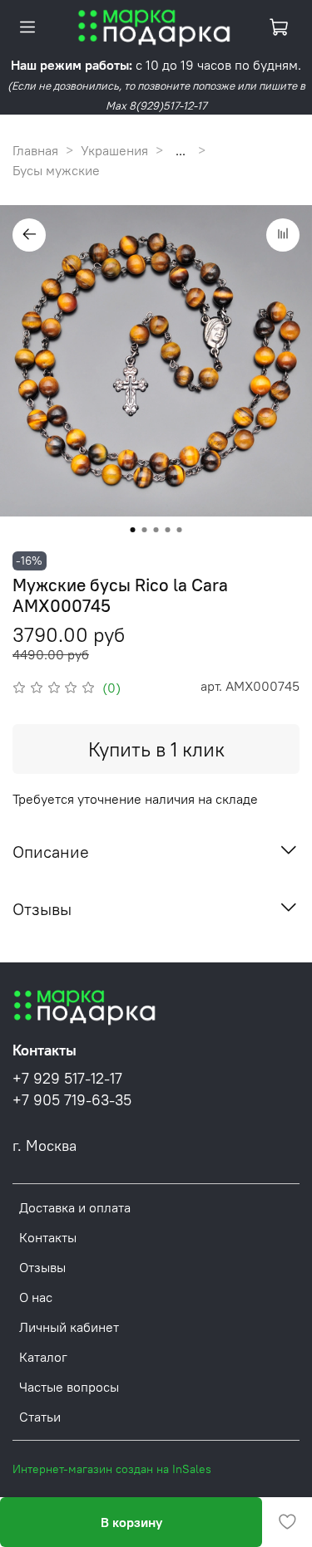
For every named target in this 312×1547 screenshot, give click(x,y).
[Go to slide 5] (179, 529)
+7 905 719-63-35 (71, 1100)
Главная (35, 150)
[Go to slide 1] (133, 529)
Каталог (43, 1357)
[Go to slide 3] (156, 529)
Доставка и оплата (75, 1207)
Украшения (114, 150)
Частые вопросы (69, 1386)
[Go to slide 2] (144, 529)
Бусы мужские (56, 170)
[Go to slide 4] (168, 529)
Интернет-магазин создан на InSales (111, 1468)
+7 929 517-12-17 (67, 1079)
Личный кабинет (69, 1327)
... (181, 150)
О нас (35, 1297)
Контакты (48, 1237)
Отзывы (42, 1267)
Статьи (40, 1416)
